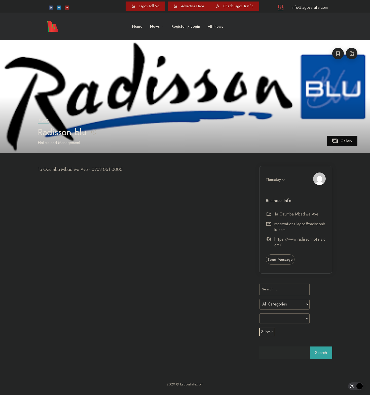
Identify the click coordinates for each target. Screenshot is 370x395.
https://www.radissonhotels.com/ (299, 242)
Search (321, 353)
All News (215, 26)
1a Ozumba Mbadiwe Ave (296, 214)
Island (43, 120)
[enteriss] (319, 178)
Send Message (280, 259)
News (155, 26)
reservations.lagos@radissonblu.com (299, 227)
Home (137, 26)
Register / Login (185, 26)
